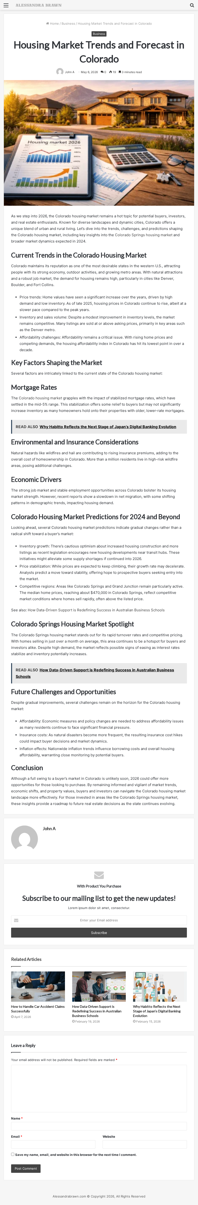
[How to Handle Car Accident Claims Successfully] (38, 986)
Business (68, 23)
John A (49, 828)
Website (109, 1136)
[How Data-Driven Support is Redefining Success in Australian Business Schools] (99, 986)
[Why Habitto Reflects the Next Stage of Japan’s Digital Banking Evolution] (160, 986)
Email (16, 1136)
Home (54, 23)
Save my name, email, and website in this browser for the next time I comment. (76, 1155)
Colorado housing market (40, 398)
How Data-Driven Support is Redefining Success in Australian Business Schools (96, 610)
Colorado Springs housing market (143, 235)
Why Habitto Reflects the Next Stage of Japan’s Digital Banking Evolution (157, 1011)
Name (17, 1118)
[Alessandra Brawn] (39, 5)
